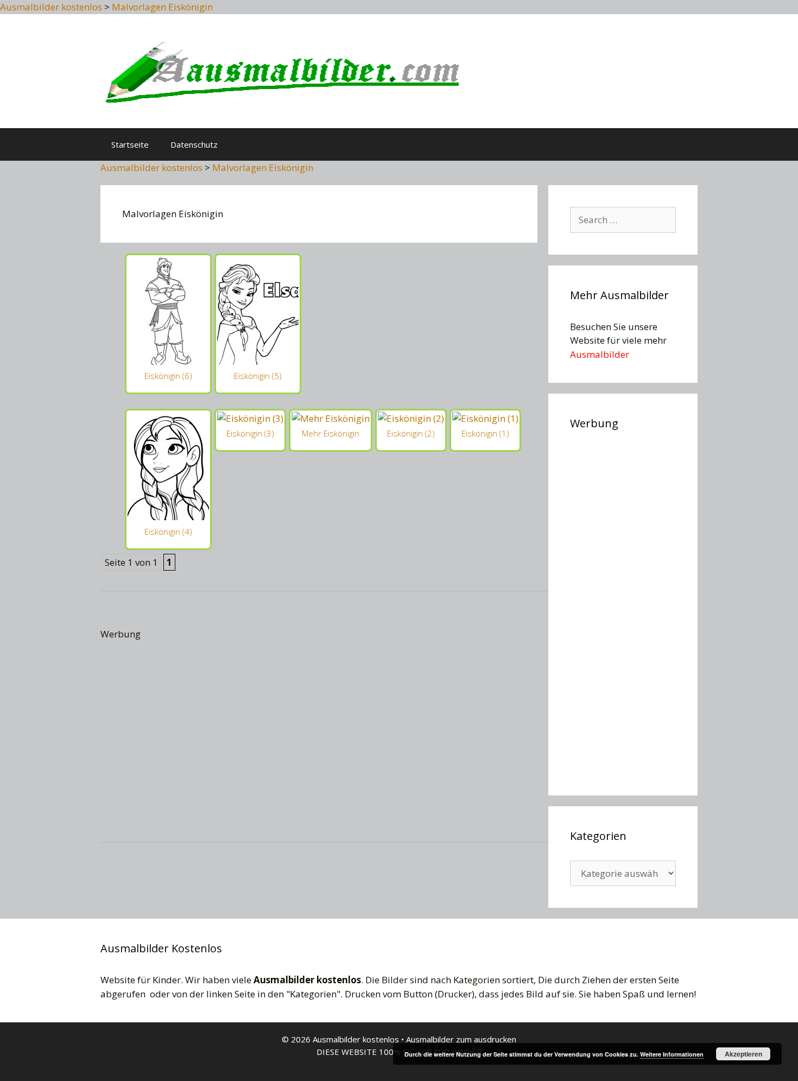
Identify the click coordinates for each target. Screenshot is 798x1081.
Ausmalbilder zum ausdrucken (461, 1039)
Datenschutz (194, 144)
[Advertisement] (419, 330)
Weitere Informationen (672, 1054)
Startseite (130, 144)
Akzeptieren (743, 1054)
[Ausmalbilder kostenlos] (279, 70)
